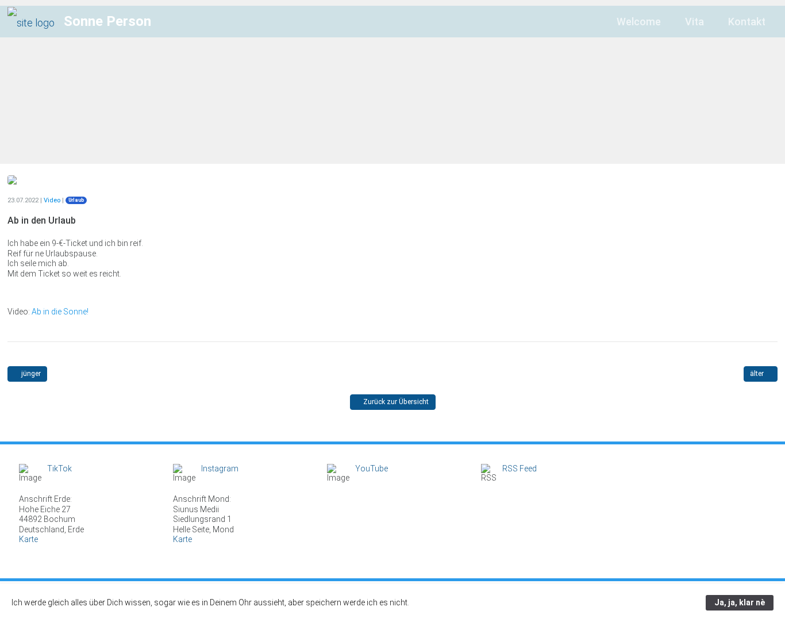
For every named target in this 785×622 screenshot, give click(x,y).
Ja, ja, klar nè (739, 602)
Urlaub (76, 200)
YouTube (371, 468)
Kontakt (746, 22)
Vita (694, 22)
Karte (28, 539)
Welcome (639, 22)
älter (757, 374)
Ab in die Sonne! (60, 311)
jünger (30, 374)
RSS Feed (519, 468)
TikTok (59, 468)
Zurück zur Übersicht (395, 402)
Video (52, 200)
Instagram (219, 468)
